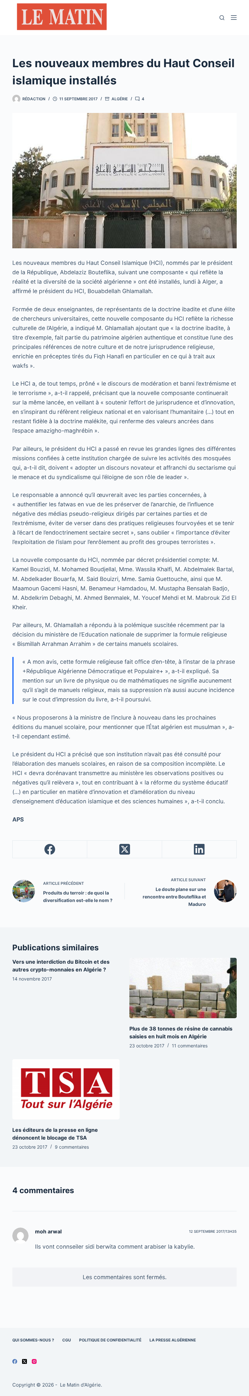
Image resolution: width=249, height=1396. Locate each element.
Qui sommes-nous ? (33, 1340)
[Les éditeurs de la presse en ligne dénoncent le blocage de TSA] (66, 1089)
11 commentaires (190, 1045)
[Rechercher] (221, 17)
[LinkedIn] (199, 849)
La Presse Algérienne (172, 1340)
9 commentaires (72, 1147)
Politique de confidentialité (110, 1340)
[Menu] (234, 17)
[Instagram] (34, 1361)
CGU (66, 1340)
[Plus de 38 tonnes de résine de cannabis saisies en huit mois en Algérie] (183, 988)
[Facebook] (50, 849)
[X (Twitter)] (124, 849)
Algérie (120, 98)
